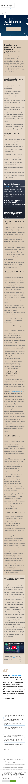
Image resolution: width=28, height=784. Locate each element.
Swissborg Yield (7, 186)
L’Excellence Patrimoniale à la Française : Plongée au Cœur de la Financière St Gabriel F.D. (14, 740)
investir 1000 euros (15, 675)
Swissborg (15, 657)
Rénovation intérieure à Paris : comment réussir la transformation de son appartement (13, 748)
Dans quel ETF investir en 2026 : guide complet (12, 724)
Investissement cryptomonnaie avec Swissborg (12, 46)
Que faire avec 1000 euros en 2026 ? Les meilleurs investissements (13, 727)
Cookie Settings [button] (6, 780)
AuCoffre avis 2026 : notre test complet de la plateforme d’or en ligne (14, 731)
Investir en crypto (13, 29)
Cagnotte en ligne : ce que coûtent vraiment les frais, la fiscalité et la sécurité (14, 720)
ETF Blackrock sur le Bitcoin (15, 391)
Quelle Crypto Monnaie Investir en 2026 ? (13, 744)
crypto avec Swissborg (17, 86)
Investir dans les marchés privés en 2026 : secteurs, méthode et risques (13, 736)
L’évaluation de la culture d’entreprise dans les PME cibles (14, 716)
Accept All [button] (13, 780)
